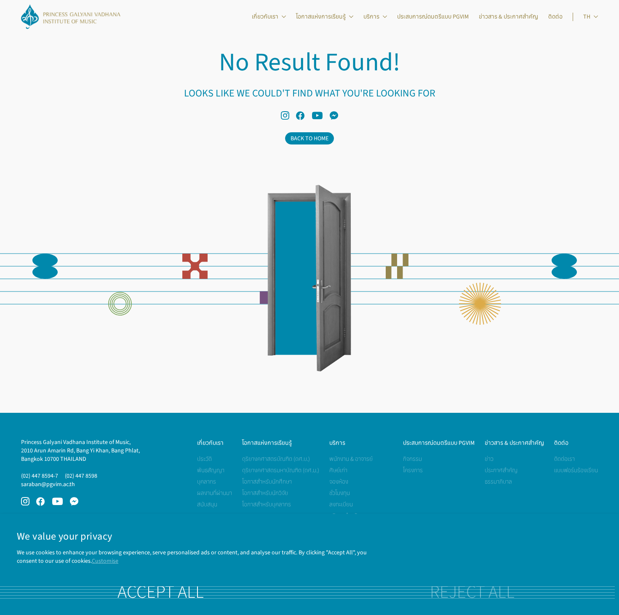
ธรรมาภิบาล (498, 481)
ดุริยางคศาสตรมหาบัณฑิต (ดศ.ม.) (280, 470)
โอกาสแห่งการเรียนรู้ (321, 16)
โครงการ (413, 470)
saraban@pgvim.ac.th (48, 484)
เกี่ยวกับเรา (265, 16)
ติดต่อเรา (564, 459)
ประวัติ (204, 459)
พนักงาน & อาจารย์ (351, 459)
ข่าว (489, 459)
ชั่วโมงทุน (339, 493)
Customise (105, 560)
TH (586, 16)
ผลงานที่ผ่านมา (214, 493)
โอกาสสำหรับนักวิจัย (265, 493)
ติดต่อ (555, 16)
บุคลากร (206, 481)
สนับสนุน (207, 504)
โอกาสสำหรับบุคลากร (266, 504)
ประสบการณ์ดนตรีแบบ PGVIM (433, 16)
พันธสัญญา (210, 470)
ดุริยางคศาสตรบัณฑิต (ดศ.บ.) (276, 459)
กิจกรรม (412, 459)
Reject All (472, 592)
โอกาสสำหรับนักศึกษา (267, 481)
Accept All (160, 592)
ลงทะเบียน (341, 504)
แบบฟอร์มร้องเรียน (576, 470)
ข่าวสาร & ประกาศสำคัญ (508, 16)
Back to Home (309, 138)
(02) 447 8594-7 (39, 475)
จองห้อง (338, 481)
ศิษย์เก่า (338, 470)
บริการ (371, 16)
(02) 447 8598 (81, 475)
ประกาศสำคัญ (501, 470)
